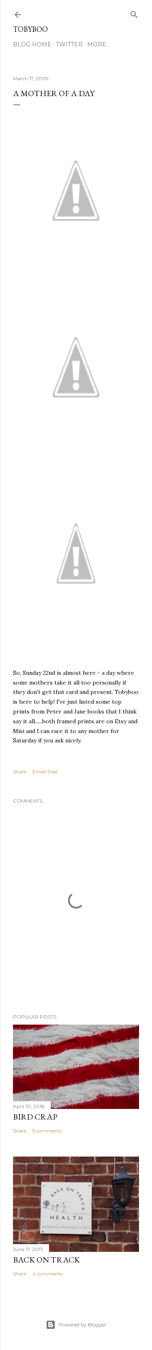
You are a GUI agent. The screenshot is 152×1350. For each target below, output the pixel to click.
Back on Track (46, 1259)
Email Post (45, 771)
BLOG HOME (32, 44)
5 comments (47, 1131)
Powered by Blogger (83, 1324)
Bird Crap (35, 1116)
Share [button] (19, 771)
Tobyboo (30, 29)
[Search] (134, 13)
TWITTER (69, 44)
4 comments (47, 1274)
